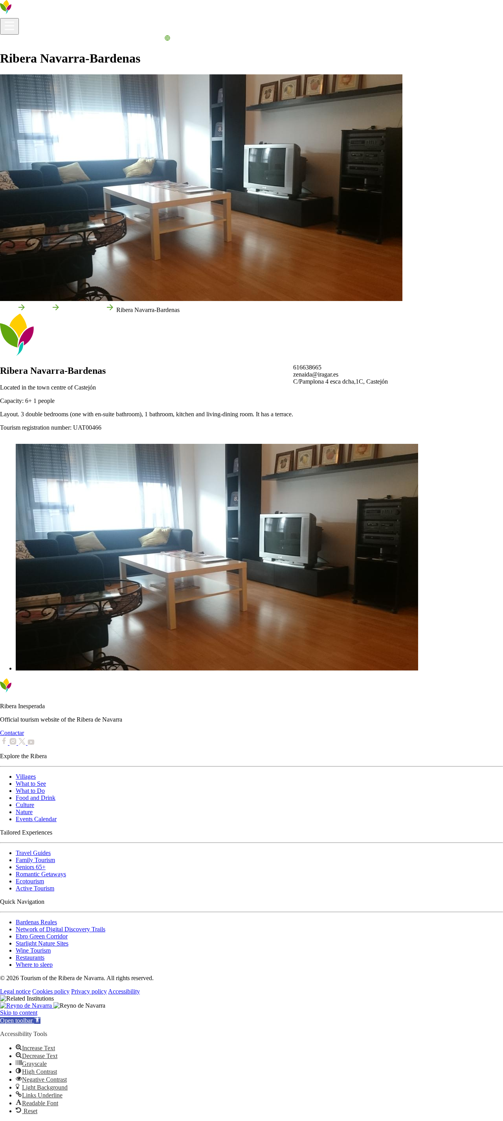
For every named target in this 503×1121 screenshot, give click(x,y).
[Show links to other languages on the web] (167, 39)
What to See (31, 783)
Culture (25, 805)
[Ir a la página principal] (29, 14)
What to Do (67, 39)
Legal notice (15, 991)
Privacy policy (89, 991)
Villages (26, 776)
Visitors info (15, 39)
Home (7, 310)
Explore (41, 39)
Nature (24, 812)
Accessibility (124, 991)
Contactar (12, 732)
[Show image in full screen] (217, 668)
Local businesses (83, 310)
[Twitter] (23, 742)
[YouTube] (31, 742)
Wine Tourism (33, 950)
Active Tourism (35, 888)
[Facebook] (4, 742)
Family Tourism (35, 860)
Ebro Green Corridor (42, 936)
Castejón (39, 310)
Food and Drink (35, 797)
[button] (20, 1020)
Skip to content (18, 1012)
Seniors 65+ (31, 867)
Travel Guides (33, 853)
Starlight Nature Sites (42, 943)
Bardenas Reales (36, 922)
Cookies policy (51, 991)
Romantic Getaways (41, 874)
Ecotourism (30, 881)
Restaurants (30, 957)
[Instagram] (13, 742)
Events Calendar (142, 39)
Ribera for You (102, 39)
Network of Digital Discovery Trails (60, 929)
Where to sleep (34, 964)
